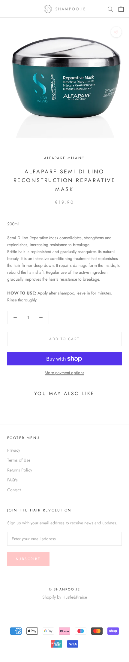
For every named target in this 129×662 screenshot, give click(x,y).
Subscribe (28, 559)
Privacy (13, 450)
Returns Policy (19, 470)
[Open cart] (121, 9)
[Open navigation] (8, 8)
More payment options (64, 373)
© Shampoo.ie (64, 589)
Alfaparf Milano (64, 158)
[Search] (110, 8)
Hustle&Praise (74, 597)
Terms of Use (18, 460)
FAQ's (12, 480)
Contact (14, 490)
